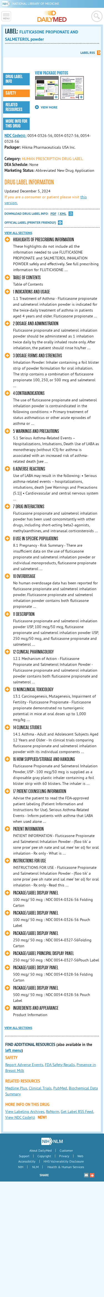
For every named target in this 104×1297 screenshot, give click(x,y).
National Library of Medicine (35, 3)
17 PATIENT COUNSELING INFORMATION (39, 791)
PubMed (60, 1088)
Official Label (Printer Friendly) (30, 222)
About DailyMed (40, 1150)
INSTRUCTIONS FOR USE (29, 861)
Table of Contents (27, 278)
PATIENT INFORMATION (28, 829)
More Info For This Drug (16, 124)
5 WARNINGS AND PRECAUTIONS (36, 431)
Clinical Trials (40, 1088)
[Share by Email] (86, 1175)
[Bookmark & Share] (92, 1175)
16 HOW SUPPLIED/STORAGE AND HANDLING (44, 759)
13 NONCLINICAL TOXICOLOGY (33, 690)
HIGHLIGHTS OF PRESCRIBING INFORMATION (43, 240)
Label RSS (87, 52)
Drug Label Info (14, 79)
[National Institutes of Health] (7, 3)
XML (63, 213)
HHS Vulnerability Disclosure (64, 1161)
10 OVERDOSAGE (24, 576)
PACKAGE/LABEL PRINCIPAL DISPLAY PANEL (43, 953)
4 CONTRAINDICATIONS (29, 393)
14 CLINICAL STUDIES (27, 728)
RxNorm (52, 1111)
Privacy (64, 1156)
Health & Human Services (65, 1167)
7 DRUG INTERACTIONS (28, 507)
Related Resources (14, 107)
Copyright (44, 1156)
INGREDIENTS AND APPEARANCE (36, 1008)
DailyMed (52, 16)
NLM (35, 1167)
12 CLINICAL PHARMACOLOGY (33, 652)
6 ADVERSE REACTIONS (29, 469)
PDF (53, 213)
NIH (20, 1167)
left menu (13, 1050)
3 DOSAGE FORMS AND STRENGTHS (37, 356)
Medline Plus (16, 1088)
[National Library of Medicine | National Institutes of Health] (52, 1141)
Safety (11, 93)
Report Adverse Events (24, 1064)
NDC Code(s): (15, 135)
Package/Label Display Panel (35, 893)
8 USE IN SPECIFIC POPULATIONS (35, 539)
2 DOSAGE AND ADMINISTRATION (36, 324)
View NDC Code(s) (20, 1117)
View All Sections (18, 233)
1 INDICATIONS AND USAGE (31, 292)
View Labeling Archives (24, 1111)
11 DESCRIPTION (24, 614)
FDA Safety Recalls (60, 1064)
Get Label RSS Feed (77, 1111)
